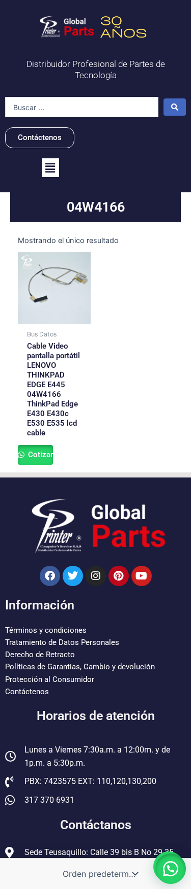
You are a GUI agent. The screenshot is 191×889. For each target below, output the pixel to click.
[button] (50, 167)
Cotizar (39, 454)
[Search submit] (174, 107)
